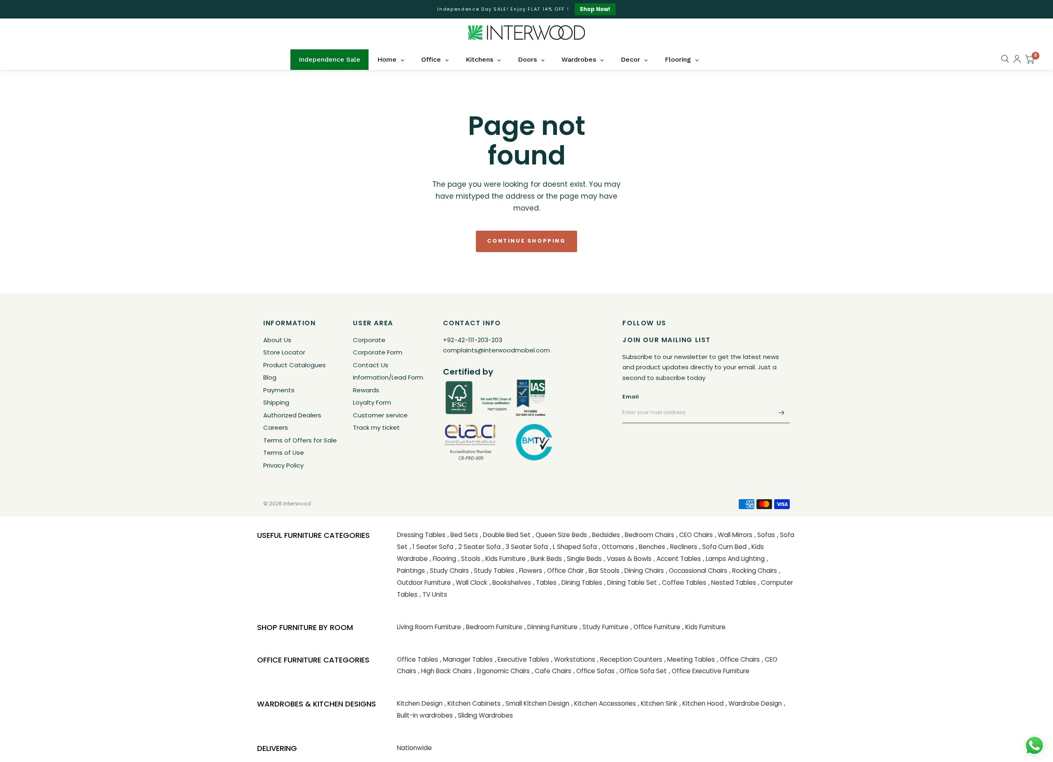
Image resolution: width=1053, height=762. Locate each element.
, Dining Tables (580, 582)
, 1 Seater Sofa (431, 546)
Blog (269, 377)
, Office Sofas (594, 671)
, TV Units (433, 594)
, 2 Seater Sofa (478, 546)
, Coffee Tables (682, 582)
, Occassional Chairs (696, 570)
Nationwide (414, 747)
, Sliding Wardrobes (484, 715)
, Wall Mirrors (733, 534)
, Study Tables (492, 570)
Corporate (369, 340)
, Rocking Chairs (753, 570)
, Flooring (443, 558)
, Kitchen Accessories (603, 703)
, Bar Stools (602, 570)
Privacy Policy (283, 465)
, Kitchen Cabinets (473, 703)
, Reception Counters (629, 659)
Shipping (276, 402)
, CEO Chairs (694, 534)
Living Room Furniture (429, 627)
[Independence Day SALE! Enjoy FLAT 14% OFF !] (526, 9)
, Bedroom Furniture (492, 627)
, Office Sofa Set (642, 671)
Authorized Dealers (292, 415)
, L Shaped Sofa (573, 546)
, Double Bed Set (505, 534)
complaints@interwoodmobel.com (496, 350)
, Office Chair (564, 570)
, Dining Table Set (630, 582)
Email (630, 397)
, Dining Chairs (643, 570)
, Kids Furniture (504, 558)
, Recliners (682, 546)
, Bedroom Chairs (648, 534)
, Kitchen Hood (702, 703)
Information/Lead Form (388, 377)
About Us (277, 340)
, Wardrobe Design (754, 703)
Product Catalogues (294, 365)
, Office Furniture (655, 627)
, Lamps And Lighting (734, 558)
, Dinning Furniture (551, 627)
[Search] (1005, 59)
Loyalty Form (372, 402)
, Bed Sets (463, 534)
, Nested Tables (732, 582)
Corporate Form (377, 352)
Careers (275, 427)
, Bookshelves (510, 582)
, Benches (650, 546)
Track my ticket (376, 427)
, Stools (469, 558)
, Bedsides (604, 534)
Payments (279, 390)
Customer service (380, 415)
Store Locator (284, 352)
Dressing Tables (421, 534)
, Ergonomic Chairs (502, 671)
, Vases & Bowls (628, 558)
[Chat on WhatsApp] (1034, 745)
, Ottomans (616, 546)
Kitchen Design (420, 703)
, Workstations (573, 659)
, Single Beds (583, 558)
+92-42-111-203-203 (472, 340)
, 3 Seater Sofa (525, 546)
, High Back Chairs (445, 671)
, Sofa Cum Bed (723, 546)
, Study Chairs (448, 570)
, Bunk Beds (545, 558)
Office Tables (417, 659)
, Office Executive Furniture (709, 671)
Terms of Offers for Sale (300, 440)
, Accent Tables (677, 558)
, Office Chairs (738, 659)
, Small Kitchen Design (536, 703)
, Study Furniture (604, 627)
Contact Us (370, 365)
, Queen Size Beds (560, 534)
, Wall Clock (470, 582)
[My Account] (1017, 59)
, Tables (545, 582)
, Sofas (764, 534)
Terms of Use (283, 452)
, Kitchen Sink (657, 703)
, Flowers (529, 570)
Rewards (366, 390)
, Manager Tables (466, 659)
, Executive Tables (522, 659)
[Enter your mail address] (781, 412)
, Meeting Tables (689, 659)
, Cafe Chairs (551, 671)
